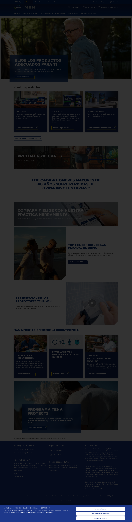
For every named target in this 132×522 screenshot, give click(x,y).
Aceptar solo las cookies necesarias (101, 513)
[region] (66, 513)
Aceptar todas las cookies (100, 509)
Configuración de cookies (100, 518)
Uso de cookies (49, 512)
